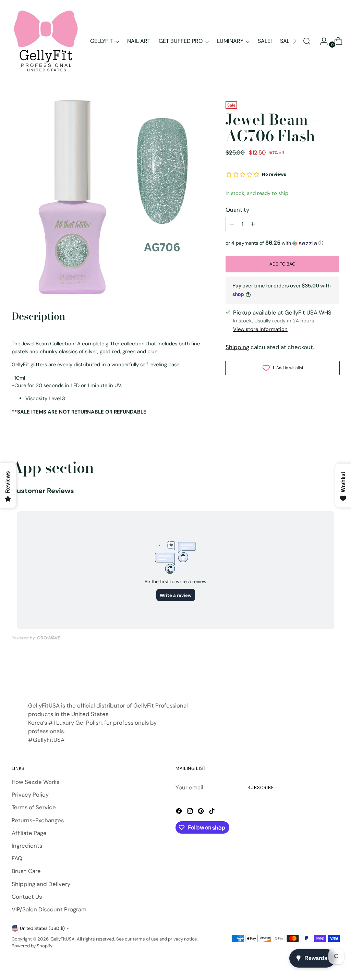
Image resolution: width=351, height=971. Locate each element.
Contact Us (27, 896)
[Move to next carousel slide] (333, 672)
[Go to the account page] (321, 41)
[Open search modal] (307, 41)
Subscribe (260, 787)
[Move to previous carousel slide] (318, 672)
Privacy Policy (30, 794)
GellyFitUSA (62, 939)
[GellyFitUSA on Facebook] (180, 812)
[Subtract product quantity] (232, 224)
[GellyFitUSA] (46, 41)
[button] (282, 242)
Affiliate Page (29, 833)
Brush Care (26, 871)
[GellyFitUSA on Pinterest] (201, 812)
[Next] (294, 41)
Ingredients (27, 845)
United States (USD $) (42, 928)
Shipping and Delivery (41, 884)
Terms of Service (34, 807)
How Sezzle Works (35, 782)
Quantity (237, 209)
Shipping (237, 347)
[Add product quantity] (252, 224)
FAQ (17, 858)
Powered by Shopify (32, 946)
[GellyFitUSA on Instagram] (190, 812)
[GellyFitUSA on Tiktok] (212, 812)
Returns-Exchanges (38, 820)
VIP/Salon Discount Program (49, 909)
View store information (260, 329)
